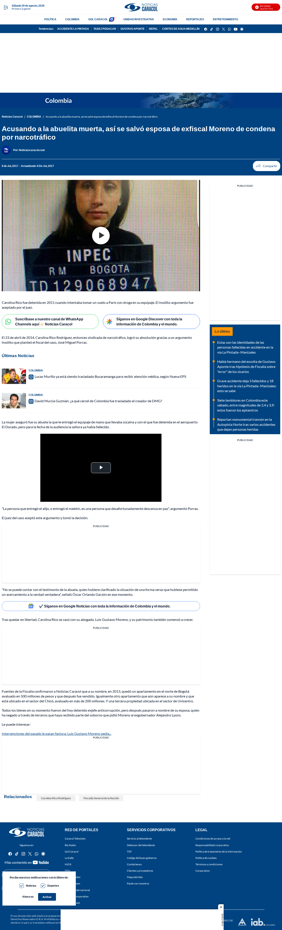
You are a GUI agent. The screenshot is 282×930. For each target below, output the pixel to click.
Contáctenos (134, 864)
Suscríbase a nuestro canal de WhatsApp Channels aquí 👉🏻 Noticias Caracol (49, 321)
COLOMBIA (72, 19)
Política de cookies (206, 858)
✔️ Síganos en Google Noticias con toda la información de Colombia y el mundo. (105, 606)
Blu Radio (70, 845)
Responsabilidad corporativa (212, 845)
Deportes (53, 885)
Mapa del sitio (135, 877)
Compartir (266, 166)
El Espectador (73, 877)
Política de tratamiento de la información (218, 851)
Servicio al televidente (139, 838)
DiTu (67, 870)
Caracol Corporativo (77, 896)
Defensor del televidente (141, 845)
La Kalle (69, 858)
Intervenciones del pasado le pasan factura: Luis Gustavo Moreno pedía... (56, 733)
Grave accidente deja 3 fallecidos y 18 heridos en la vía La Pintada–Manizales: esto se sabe (246, 386)
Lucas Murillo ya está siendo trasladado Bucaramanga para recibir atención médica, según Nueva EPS (110, 376)
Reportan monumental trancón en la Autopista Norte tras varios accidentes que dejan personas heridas (246, 424)
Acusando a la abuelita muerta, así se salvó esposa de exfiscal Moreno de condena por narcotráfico (102, 116)
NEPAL (153, 28)
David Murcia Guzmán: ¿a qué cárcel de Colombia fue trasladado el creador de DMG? (98, 401)
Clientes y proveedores (140, 870)
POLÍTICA (50, 19)
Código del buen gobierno (142, 858)
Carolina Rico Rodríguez (56, 798)
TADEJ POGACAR (104, 28)
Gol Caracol (71, 851)
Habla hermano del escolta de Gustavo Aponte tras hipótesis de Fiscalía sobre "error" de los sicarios (246, 366)
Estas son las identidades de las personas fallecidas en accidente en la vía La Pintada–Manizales (245, 347)
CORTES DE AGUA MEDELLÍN (181, 28)
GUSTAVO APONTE (133, 28)
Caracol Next (72, 902)
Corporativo (202, 870)
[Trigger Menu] (5, 7)
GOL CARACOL (98, 19)
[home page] (141, 7)
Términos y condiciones (209, 864)
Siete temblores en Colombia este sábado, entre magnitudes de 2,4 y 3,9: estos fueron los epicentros (246, 405)
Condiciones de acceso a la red (212, 838)
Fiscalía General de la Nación (101, 798)
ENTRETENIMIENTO (225, 19)
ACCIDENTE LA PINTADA (73, 28)
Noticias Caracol (12, 116)
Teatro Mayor (72, 883)
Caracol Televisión (75, 838)
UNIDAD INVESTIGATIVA (138, 19)
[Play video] (101, 235)
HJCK (68, 864)
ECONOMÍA (170, 19)
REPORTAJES (195, 19)
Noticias (31, 885)
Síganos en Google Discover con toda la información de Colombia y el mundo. (149, 321)
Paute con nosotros (138, 883)
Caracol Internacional (77, 890)
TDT (129, 851)
